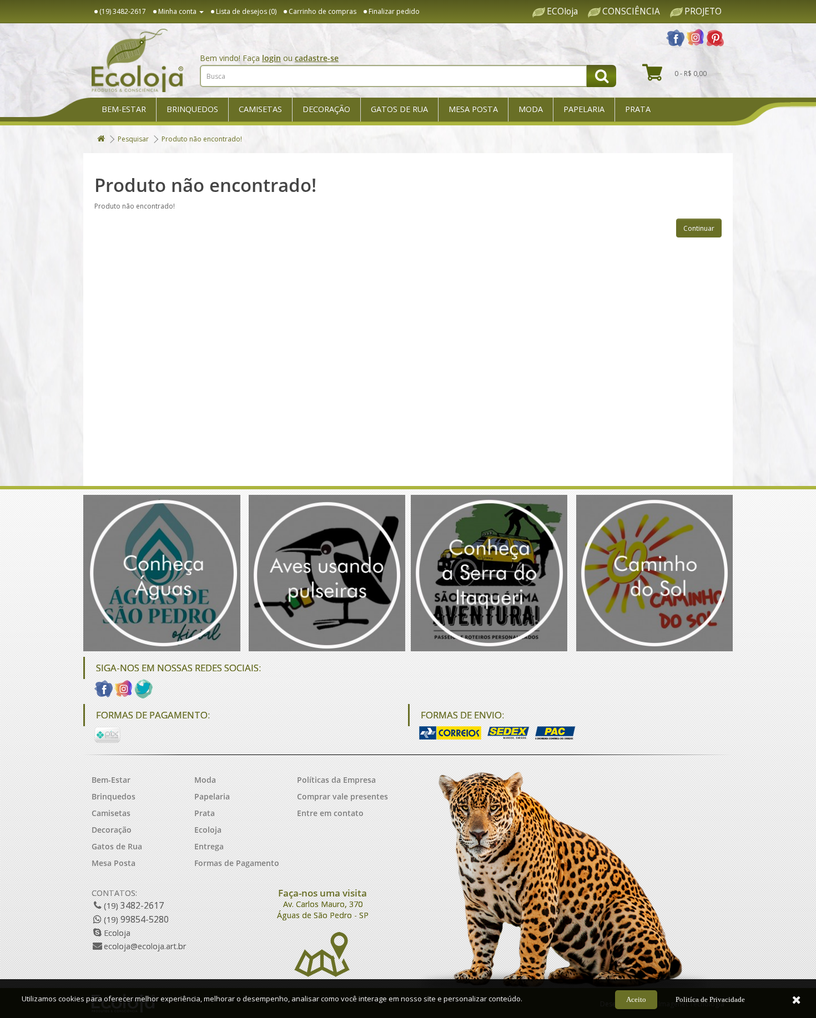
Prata (638, 109)
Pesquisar (133, 139)
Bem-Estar (124, 109)
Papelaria (584, 109)
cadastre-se (317, 58)
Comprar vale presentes (342, 796)
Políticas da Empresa (336, 779)
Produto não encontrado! (202, 139)
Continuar (698, 228)
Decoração (326, 109)
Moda (530, 109)
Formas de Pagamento (236, 863)
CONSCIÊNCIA (631, 11)
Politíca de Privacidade (710, 999)
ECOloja (562, 11)
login (271, 58)
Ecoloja (207, 829)
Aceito (636, 999)
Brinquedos (192, 109)
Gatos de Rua (399, 109)
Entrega (209, 846)
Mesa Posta (473, 109)
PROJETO (703, 11)
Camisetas (260, 109)
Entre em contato (330, 813)
